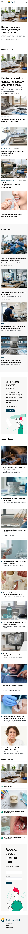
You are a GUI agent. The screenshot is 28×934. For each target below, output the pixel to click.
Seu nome (8, 869)
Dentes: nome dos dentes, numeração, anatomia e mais (11, 30)
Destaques (4, 180)
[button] (2, 2)
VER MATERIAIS (10, 410)
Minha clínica (10, 256)
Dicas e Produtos (5, 23)
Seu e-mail (8, 876)
